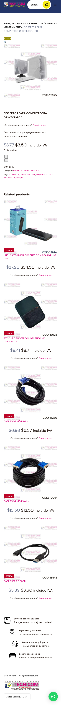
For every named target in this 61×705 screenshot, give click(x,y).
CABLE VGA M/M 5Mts (16, 421)
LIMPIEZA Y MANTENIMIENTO (26, 170)
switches (8, 177)
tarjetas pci (18, 177)
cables (23, 174)
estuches (31, 174)
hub (38, 174)
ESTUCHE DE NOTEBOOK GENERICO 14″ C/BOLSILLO (24, 340)
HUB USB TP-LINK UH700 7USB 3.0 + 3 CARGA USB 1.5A (30, 257)
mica (42, 174)
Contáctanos (39, 125)
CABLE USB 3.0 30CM (15, 581)
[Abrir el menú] (55, 5)
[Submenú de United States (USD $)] (27, 696)
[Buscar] (46, 5)
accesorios (14, 174)
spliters (49, 174)
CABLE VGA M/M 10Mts (16, 501)
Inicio (7, 23)
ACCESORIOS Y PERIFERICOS (27, 23)
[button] (5, 42)
